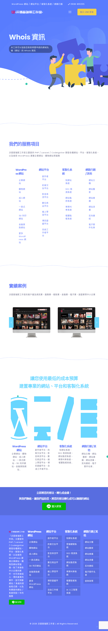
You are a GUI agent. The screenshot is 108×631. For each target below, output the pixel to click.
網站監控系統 (64, 456)
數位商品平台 (53, 564)
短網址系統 (64, 450)
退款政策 (89, 580)
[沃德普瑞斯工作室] (27, 12)
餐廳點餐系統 (65, 462)
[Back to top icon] (97, 626)
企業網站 (16, 453)
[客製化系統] (65, 420)
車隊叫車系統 (64, 459)
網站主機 (86, 453)
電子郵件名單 (90, 573)
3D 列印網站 (35, 565)
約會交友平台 (53, 546)
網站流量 (90, 460)
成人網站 (33, 554)
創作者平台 (40, 450)
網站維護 (89, 554)
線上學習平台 (53, 573)
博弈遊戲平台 (53, 582)
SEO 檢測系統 (64, 453)
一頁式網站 (34, 559)
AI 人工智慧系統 (71, 591)
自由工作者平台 (45, 232)
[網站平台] (42, 420)
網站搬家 (89, 548)
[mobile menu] (70, 12)
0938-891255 (78, 4)
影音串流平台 (53, 555)
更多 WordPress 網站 (35, 584)
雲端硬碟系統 (71, 546)
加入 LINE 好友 (87, 12)
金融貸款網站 (34, 573)
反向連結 (86, 463)
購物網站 (33, 548)
